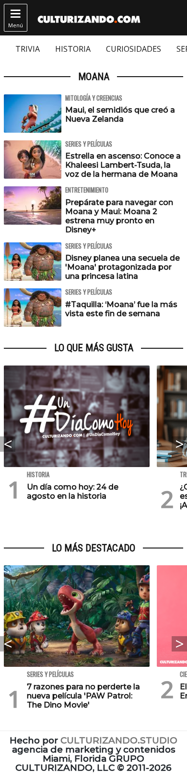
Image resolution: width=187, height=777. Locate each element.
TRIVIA (27, 49)
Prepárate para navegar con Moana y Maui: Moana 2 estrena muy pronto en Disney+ (119, 216)
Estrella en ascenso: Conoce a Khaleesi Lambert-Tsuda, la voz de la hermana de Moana (123, 165)
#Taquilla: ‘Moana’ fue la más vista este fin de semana (121, 309)
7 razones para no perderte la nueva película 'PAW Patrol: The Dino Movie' (83, 695)
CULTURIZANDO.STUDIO (118, 740)
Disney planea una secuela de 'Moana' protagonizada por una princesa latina (122, 267)
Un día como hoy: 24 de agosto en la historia (72, 491)
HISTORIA (73, 49)
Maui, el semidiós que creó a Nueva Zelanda (120, 114)
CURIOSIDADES (133, 49)
